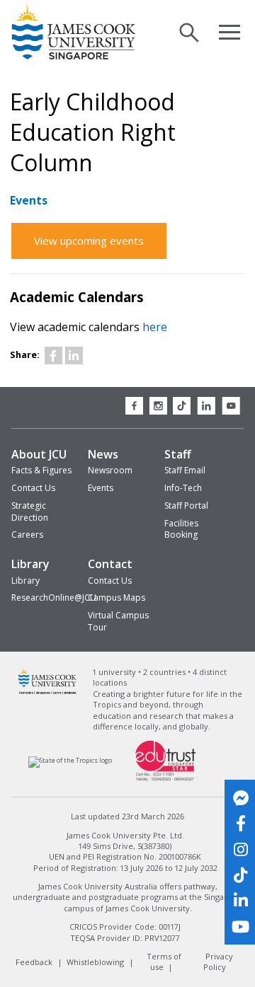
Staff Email (184, 470)
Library (30, 564)
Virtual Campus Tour (118, 621)
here (154, 327)
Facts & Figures (41, 470)
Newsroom (110, 470)
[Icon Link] (53, 355)
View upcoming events (89, 240)
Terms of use (164, 961)
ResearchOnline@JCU (53, 597)
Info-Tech (183, 488)
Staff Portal (186, 506)
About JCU (39, 454)
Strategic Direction (29, 512)
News (103, 454)
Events (100, 488)
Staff (177, 454)
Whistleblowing (95, 962)
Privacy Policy (217, 961)
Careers (27, 535)
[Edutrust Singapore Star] (166, 780)
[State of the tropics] (70, 760)
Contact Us (33, 488)
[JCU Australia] (47, 692)
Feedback (34, 962)
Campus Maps (116, 597)
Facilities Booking (181, 529)
